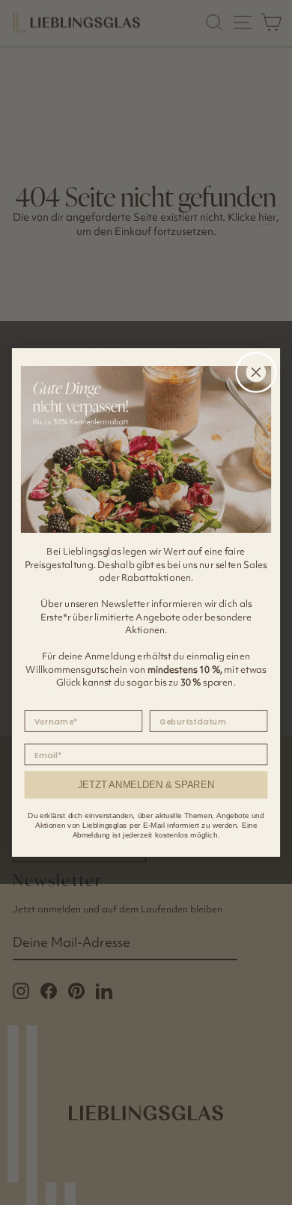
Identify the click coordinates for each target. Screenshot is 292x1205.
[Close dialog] (256, 372)
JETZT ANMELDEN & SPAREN (146, 784)
